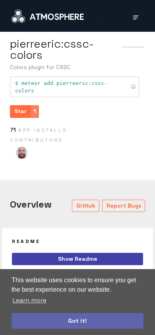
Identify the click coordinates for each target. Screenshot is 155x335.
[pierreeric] (22, 153)
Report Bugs (124, 205)
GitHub (85, 205)
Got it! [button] (77, 320)
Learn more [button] (29, 300)
